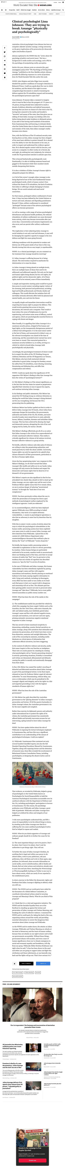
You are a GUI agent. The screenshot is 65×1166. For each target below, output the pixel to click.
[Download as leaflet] (5, 69)
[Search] (63, 11)
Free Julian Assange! (17, 972)
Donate (57, 13)
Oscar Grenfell (15, 37)
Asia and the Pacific (17, 976)
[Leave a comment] (5, 73)
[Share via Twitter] (5, 52)
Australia (38, 972)
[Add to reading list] (5, 77)
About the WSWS (43, 13)
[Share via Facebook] (5, 48)
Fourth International (11, 13)
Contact (55, 2)
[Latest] (6, 11)
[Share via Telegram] (5, 60)
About (59, 2)
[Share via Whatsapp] (5, 56)
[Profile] (63, 2)
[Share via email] (5, 65)
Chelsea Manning (29, 972)
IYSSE (35, 13)
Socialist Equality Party (25, 13)
